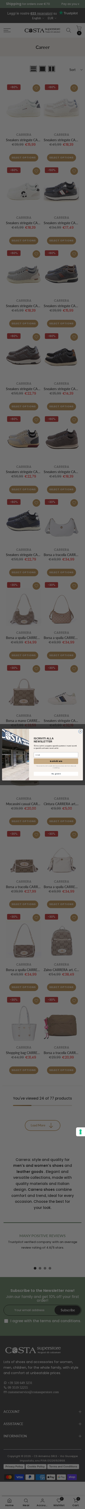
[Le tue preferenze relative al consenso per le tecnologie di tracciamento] (80, 1131)
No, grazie (55, 773)
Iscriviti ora (56, 761)
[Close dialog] (80, 731)
